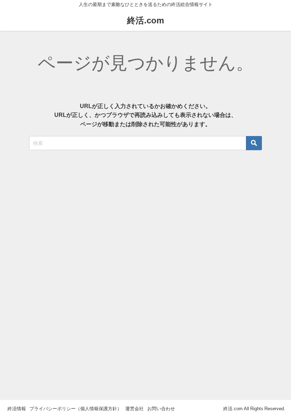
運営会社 (134, 408)
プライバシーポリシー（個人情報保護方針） (75, 408)
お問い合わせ (161, 408)
